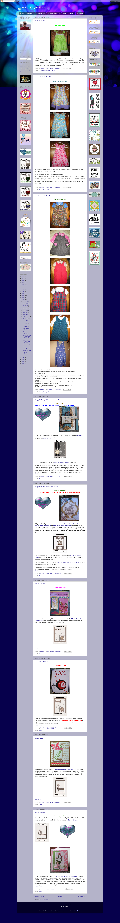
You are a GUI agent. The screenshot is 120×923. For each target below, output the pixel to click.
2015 (23, 299)
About (65, 13)
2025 (23, 278)
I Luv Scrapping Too (25, 68)
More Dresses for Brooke (43, 77)
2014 (23, 357)
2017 (23, 295)
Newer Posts (39, 896)
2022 (23, 284)
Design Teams (41, 13)
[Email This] (64, 68)
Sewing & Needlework (54, 13)
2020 (23, 289)
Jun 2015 (25, 314)
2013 (23, 359)
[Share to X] (67, 68)
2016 (23, 297)
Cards (40, 478)
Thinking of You (40, 583)
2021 (23, 287)
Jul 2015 (25, 312)
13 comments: (58, 573)
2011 (23, 363)
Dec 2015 (25, 301)
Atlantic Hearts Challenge (61, 462)
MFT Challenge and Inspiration (62, 525)
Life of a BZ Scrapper (25, 70)
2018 (23, 293)
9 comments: (58, 728)
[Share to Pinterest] (70, 68)
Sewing (41, 70)
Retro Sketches (47, 438)
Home (22, 13)
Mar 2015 (25, 321)
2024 (23, 280)
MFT (71, 555)
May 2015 (26, 316)
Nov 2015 (25, 303)
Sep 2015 (25, 308)
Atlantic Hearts (72, 820)
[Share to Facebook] (68, 68)
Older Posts (81, 896)
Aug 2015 (25, 310)
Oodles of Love (39, 738)
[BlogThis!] (65, 68)
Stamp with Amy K (24, 72)
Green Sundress (40, 20)
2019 (23, 291)
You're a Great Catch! (41, 662)
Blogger (79, 910)
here (50, 773)
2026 (23, 276)
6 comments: (58, 651)
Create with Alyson (25, 66)
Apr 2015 (25, 318)
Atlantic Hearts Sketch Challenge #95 (68, 562)
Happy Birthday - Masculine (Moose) (46, 486)
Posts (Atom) (45, 899)
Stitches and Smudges (31, 7)
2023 (23, 282)
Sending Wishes (40, 812)
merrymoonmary (65, 910)
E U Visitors (80, 13)
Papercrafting (30, 13)
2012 (23, 361)
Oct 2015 (25, 306)
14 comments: (59, 889)
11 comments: (58, 476)
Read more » (38, 473)
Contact (72, 13)
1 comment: (57, 68)
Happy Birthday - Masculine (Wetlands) (47, 400)
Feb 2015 (25, 323)
